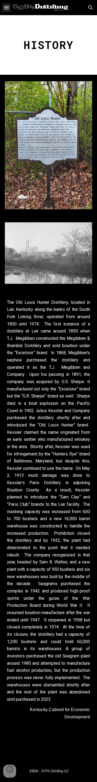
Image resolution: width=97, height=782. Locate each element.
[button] (6, 7)
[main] (48, 45)
